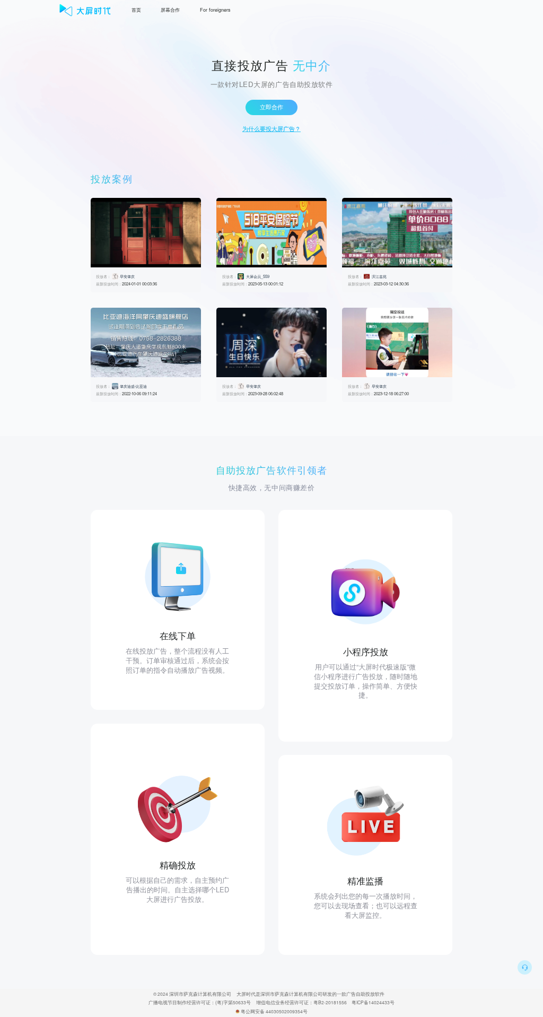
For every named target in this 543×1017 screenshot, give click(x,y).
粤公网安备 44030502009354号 (274, 1011)
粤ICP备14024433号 (373, 1002)
